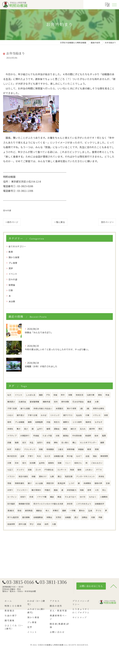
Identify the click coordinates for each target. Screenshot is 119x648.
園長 (56, 490)
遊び (76, 517)
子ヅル (98, 510)
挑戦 (41, 449)
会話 (87, 456)
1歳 (81, 408)
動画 (17, 442)
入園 (54, 524)
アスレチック (29, 449)
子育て (30, 456)
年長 (107, 395)
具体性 (101, 476)
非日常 (70, 503)
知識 (82, 490)
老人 (47, 510)
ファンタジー (22, 490)
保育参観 (70, 449)
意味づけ (42, 476)
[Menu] (114, 4)
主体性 (42, 463)
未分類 (12, 301)
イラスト (11, 476)
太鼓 (57, 435)
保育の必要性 (98, 408)
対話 (48, 422)
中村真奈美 (77, 435)
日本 (17, 463)
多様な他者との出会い (42, 408)
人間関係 (104, 497)
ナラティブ (12, 435)
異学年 (92, 429)
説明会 (84, 517)
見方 (24, 442)
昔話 (48, 442)
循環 (48, 429)
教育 (11, 251)
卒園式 (47, 490)
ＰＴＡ (99, 469)
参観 (33, 476)
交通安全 (22, 401)
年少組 (70, 456)
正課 (22, 456)
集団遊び (11, 401)
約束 (31, 497)
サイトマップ (79, 617)
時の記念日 (12, 456)
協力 (24, 463)
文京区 (58, 517)
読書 (9, 442)
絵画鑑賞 (39, 422)
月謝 (93, 517)
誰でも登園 (25, 408)
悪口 (59, 476)
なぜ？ (79, 456)
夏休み (82, 510)
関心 (74, 442)
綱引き (73, 429)
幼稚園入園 (58, 456)
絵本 (96, 435)
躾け (30, 483)
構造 (52, 497)
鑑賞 (104, 435)
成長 (39, 524)
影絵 (19, 510)
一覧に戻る (59, 222)
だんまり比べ (70, 497)
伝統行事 (90, 395)
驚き (18, 429)
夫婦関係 (87, 483)
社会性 (79, 415)
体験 (70, 395)
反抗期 (32, 463)
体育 (106, 415)
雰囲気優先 (19, 483)
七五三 (10, 469)
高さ (26, 429)
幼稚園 (68, 517)
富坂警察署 (34, 401)
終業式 (56, 510)
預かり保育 (14, 257)
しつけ (71, 483)
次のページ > (107, 222)
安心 (104, 490)
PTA (48, 395)
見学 (11, 268)
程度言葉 (69, 476)
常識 (9, 483)
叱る (39, 456)
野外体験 (65, 401)
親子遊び (20, 415)
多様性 (10, 429)
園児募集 (26, 517)
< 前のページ (12, 222)
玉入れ (83, 429)
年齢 (100, 517)
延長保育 (11, 524)
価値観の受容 (24, 503)
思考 (89, 490)
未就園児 (59, 408)
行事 (11, 290)
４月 (97, 490)
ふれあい (89, 469)
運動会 (57, 429)
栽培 (9, 422)
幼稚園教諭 (38, 517)
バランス (96, 415)
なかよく (92, 497)
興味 (56, 442)
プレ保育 (13, 262)
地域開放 (50, 449)
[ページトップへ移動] (113, 586)
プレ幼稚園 (19, 422)
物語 (72, 469)
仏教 (52, 476)
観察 (102, 442)
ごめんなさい (96, 463)
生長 (90, 510)
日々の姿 (7, 210)
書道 (89, 401)
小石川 (10, 415)
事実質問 (104, 456)
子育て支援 (12, 408)
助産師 (88, 435)
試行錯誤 (11, 503)
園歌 (64, 510)
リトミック (55, 415)
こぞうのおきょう (83, 503)
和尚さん (78, 463)
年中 (63, 395)
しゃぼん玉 (30, 395)
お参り (10, 490)
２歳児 (60, 449)
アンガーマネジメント (85, 476)
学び (31, 524)
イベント (13, 273)
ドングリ (20, 469)
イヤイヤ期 (41, 497)
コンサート (61, 469)
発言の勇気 (23, 476)
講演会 (66, 435)
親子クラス (68, 415)
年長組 (36, 435)
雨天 (100, 429)
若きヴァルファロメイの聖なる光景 (48, 503)
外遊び (17, 449)
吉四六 (40, 442)
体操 (55, 395)
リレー (68, 463)
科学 (9, 449)
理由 (95, 456)
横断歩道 (46, 401)
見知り (23, 497)
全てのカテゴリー (17, 246)
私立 (9, 395)
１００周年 (77, 422)
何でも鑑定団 (13, 517)
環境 (97, 449)
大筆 (97, 401)
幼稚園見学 (99, 503)
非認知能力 (71, 490)
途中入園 (22, 524)
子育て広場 (32, 415)
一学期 (72, 510)
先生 (31, 442)
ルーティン (12, 497)
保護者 (81, 449)
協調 (59, 463)
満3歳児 (10, 510)
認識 (30, 469)
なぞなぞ (98, 422)
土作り (40, 429)
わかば (43, 415)
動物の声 (98, 483)
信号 (56, 401)
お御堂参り (25, 435)
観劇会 (39, 510)
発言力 (57, 422)
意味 (100, 395)
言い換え (65, 442)
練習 (65, 429)
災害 (9, 463)
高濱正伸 (61, 483)
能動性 (51, 463)
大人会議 (39, 483)
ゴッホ (38, 469)
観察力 (66, 422)
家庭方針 (50, 483)
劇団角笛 (29, 510)
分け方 (82, 497)
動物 (79, 469)
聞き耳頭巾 (36, 490)
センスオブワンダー (88, 442)
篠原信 (88, 422)
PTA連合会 (49, 469)
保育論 (12, 284)
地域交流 (79, 395)
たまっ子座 (47, 435)
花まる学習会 (78, 401)
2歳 (87, 408)
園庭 (41, 395)
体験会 (49, 517)
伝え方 (47, 456)
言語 (108, 483)
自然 (46, 524)
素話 (59, 497)
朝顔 (30, 422)
